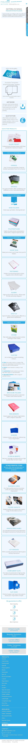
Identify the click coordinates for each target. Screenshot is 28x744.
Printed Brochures (7, 696)
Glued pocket (5, 663)
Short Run (4, 703)
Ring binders (5, 681)
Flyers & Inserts (6, 690)
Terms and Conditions (6, 742)
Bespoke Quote (6, 720)
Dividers (4, 687)
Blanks (3, 670)
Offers (3, 718)
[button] (26, 3)
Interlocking (5, 661)
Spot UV (4, 674)
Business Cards (6, 692)
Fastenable (5, 672)
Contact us (5, 722)
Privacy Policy (15, 742)
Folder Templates (6, 713)
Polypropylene (6, 668)
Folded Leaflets (6, 694)
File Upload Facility (7, 716)
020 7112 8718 (4, 4)
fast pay (5, 725)
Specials (4, 665)
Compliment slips (6, 701)
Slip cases (4, 683)
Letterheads (5, 698)
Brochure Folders (6, 676)
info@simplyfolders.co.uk (14, 4)
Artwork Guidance (6, 711)
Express (4, 659)
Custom (4, 679)
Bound (3, 685)
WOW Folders (5, 705)
